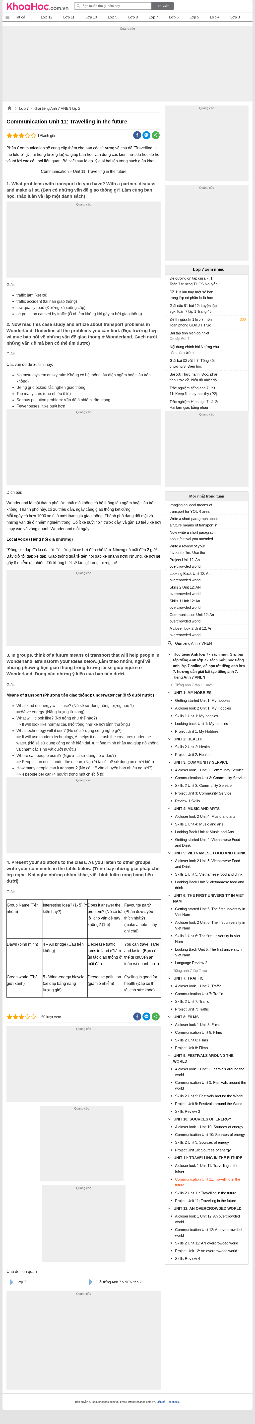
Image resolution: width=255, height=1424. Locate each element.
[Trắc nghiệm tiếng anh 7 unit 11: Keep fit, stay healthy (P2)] (172, 390)
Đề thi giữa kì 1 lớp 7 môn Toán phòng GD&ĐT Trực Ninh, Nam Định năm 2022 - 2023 (192, 322)
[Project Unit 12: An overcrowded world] (172, 562)
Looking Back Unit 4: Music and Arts (204, 832)
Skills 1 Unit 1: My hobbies (196, 716)
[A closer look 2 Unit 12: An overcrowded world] (172, 630)
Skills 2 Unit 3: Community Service (203, 785)
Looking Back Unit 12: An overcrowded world (190, 576)
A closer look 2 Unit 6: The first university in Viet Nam (210, 925)
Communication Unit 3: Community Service (210, 778)
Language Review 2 (191, 963)
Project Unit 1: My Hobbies (197, 731)
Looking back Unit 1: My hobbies (201, 723)
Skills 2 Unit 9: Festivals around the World (209, 1096)
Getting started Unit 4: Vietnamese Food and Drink (207, 842)
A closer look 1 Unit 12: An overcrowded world (207, 1219)
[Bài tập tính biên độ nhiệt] (172, 335)
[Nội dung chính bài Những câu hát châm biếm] (172, 349)
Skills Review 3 (187, 1111)
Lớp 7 (24, 108)
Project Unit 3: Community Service (203, 793)
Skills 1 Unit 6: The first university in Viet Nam (207, 939)
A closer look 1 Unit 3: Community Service (209, 770)
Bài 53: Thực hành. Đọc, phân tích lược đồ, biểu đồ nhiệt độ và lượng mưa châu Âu (194, 377)
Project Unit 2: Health (192, 754)
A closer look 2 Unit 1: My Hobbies (203, 708)
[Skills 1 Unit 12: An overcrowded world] (172, 603)
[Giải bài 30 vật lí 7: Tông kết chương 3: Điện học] (172, 363)
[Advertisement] (127, 67)
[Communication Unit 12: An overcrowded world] (172, 617)
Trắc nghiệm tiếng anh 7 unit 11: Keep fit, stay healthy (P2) (193, 391)
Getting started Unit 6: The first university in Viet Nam (210, 912)
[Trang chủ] (37, 6)
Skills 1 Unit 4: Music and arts (199, 824)
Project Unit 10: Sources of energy (203, 1150)
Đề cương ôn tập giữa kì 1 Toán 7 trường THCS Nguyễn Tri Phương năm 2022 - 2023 (193, 281)
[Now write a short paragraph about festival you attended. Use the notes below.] (172, 534)
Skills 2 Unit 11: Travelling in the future (205, 1193)
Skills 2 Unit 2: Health (192, 747)
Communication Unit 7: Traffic (199, 994)
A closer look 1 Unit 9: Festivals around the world (209, 1072)
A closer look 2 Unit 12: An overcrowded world (191, 631)
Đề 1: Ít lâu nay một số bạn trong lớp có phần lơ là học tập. (191, 295)
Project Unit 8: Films (191, 1048)
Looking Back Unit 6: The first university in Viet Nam (209, 952)
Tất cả (20, 17)
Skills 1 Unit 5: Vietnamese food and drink (209, 874)
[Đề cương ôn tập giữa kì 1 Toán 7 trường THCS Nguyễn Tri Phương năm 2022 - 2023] (172, 281)
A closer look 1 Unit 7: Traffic (198, 986)
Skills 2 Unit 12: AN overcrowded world (185, 590)
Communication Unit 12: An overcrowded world (192, 617)
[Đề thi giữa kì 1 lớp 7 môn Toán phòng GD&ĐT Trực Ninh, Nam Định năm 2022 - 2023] (172, 322)
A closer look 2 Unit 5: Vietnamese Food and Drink (207, 864)
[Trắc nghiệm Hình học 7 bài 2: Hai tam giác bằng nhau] (172, 404)
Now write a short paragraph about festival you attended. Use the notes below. (192, 535)
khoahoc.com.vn (9, 109)
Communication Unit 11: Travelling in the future (207, 1182)
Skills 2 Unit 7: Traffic (192, 1001)
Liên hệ (161, 1401)
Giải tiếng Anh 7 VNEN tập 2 (57, 108)
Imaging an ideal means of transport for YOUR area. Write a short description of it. (193, 508)
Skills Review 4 (187, 1258)
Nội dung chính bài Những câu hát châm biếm (194, 350)
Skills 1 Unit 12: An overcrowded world (185, 604)
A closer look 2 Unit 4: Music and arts (205, 816)
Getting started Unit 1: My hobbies (202, 700)
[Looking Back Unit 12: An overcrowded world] (172, 576)
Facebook (173, 1401)
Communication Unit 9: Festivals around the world (210, 1085)
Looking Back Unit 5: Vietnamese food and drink (209, 885)
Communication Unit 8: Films (198, 1032)
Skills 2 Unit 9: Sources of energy (202, 1142)
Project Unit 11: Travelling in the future (205, 1201)
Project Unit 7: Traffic (192, 1009)
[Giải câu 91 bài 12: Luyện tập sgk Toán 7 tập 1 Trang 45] (172, 308)
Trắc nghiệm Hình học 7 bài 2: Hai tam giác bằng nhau (194, 404)
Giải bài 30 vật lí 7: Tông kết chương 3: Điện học (192, 363)
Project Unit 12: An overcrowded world (185, 563)
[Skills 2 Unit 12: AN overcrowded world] (172, 589)
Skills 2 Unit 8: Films (191, 1040)
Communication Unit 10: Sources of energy (210, 1134)
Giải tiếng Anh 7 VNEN (193, 643)
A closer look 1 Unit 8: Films (197, 1024)
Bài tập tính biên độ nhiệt (189, 333)
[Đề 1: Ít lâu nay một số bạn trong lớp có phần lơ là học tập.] (172, 294)
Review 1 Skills (187, 801)
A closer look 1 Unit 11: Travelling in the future (206, 1168)
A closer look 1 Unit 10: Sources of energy (209, 1127)
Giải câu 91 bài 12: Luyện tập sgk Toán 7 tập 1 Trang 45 (193, 308)
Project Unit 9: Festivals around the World (208, 1104)
